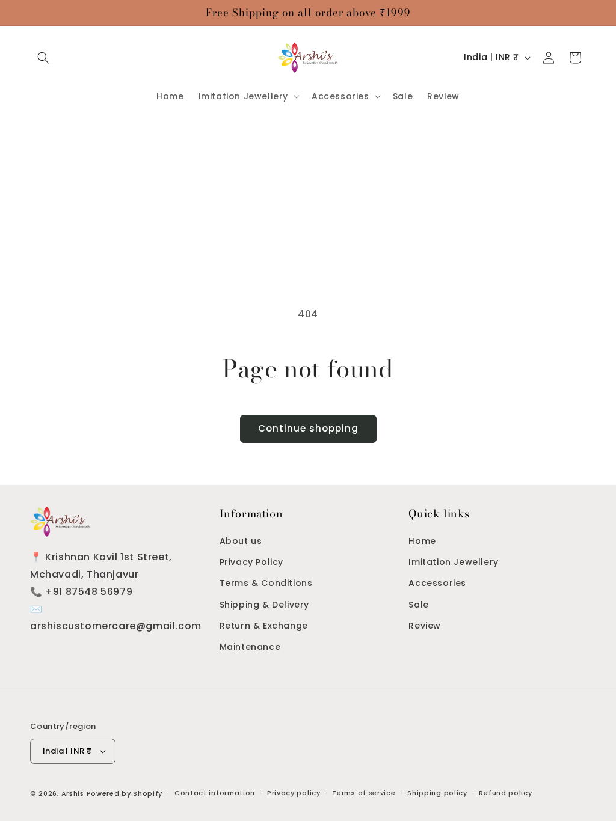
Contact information (214, 793)
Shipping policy (437, 793)
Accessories (437, 583)
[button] (43, 57)
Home (422, 541)
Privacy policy (294, 793)
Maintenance (250, 647)
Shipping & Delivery (264, 605)
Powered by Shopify (125, 793)
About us (241, 541)
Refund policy (505, 793)
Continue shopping (308, 428)
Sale (418, 605)
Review (424, 626)
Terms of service (363, 793)
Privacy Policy (251, 562)
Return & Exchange (264, 626)
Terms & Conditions (266, 583)
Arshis (74, 793)
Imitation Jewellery (453, 562)
